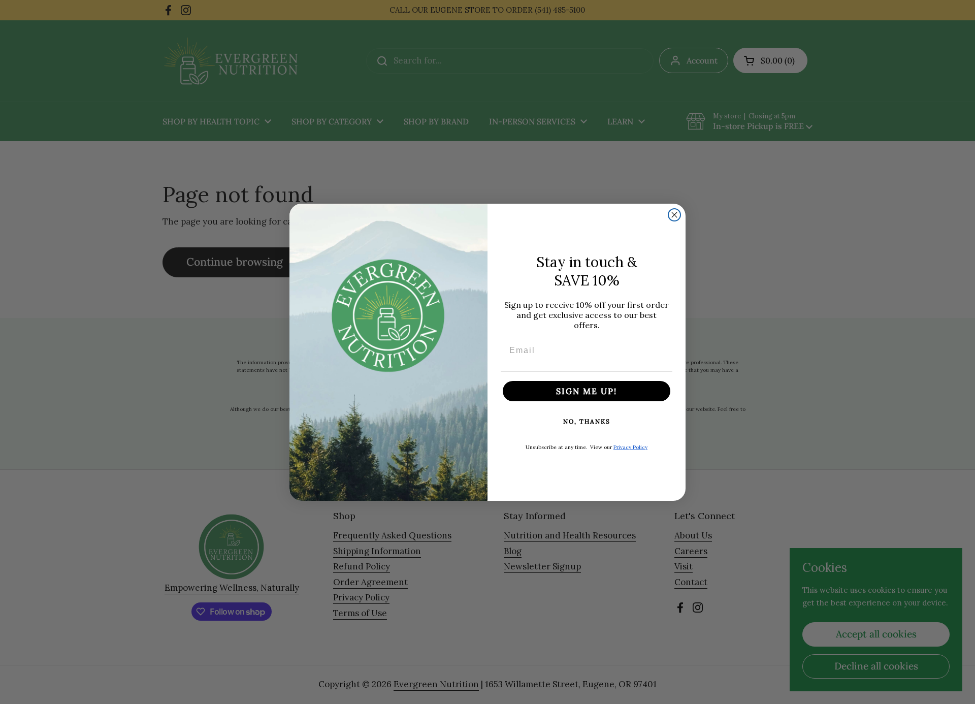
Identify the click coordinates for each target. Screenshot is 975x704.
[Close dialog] (674, 215)
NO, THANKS (586, 421)
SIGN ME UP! (586, 391)
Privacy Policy (630, 447)
